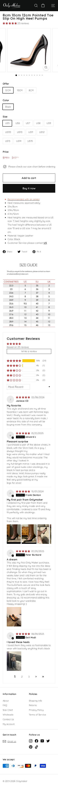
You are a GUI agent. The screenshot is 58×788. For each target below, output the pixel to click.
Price (6, 151)
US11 (30, 132)
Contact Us (8, 719)
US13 (7, 141)
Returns (33, 705)
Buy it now (29, 188)
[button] (10, 23)
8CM (31, 90)
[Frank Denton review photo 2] (29, 534)
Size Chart (8, 710)
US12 (41, 132)
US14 (18, 141)
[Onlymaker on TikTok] (36, 747)
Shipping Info (35, 700)
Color (6, 100)
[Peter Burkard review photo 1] (14, 616)
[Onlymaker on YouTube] (42, 741)
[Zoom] (46, 67)
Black (8, 106)
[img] (23, 397)
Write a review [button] (29, 351)
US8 (38, 123)
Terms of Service (37, 714)
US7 (28, 123)
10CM (20, 90)
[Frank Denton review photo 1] (14, 534)
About (6, 700)
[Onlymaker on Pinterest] (30, 747)
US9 (49, 123)
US (45, 242)
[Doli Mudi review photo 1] (14, 661)
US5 (7, 123)
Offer (6, 83)
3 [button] (28, 676)
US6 (17, 123)
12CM (8, 90)
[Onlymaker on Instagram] (30, 741)
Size (5, 116)
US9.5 (8, 132)
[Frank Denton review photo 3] (43, 534)
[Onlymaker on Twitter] (48, 741)
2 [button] (22, 676)
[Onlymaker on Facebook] (36, 741)
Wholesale (8, 714)
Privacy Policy (36, 710)
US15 (30, 141)
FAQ (5, 705)
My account (9, 724)
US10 (19, 132)
